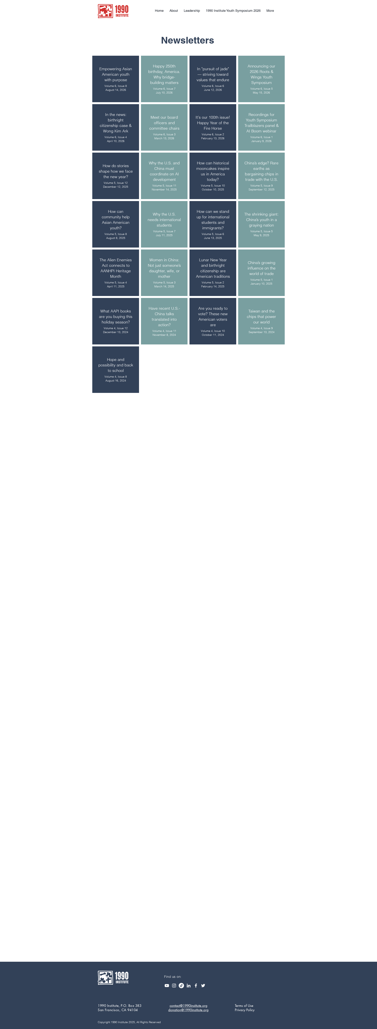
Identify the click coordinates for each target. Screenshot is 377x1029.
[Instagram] (174, 985)
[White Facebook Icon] (196, 985)
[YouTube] (166, 985)
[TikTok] (181, 985)
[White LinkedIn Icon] (188, 985)
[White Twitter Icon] (203, 985)
